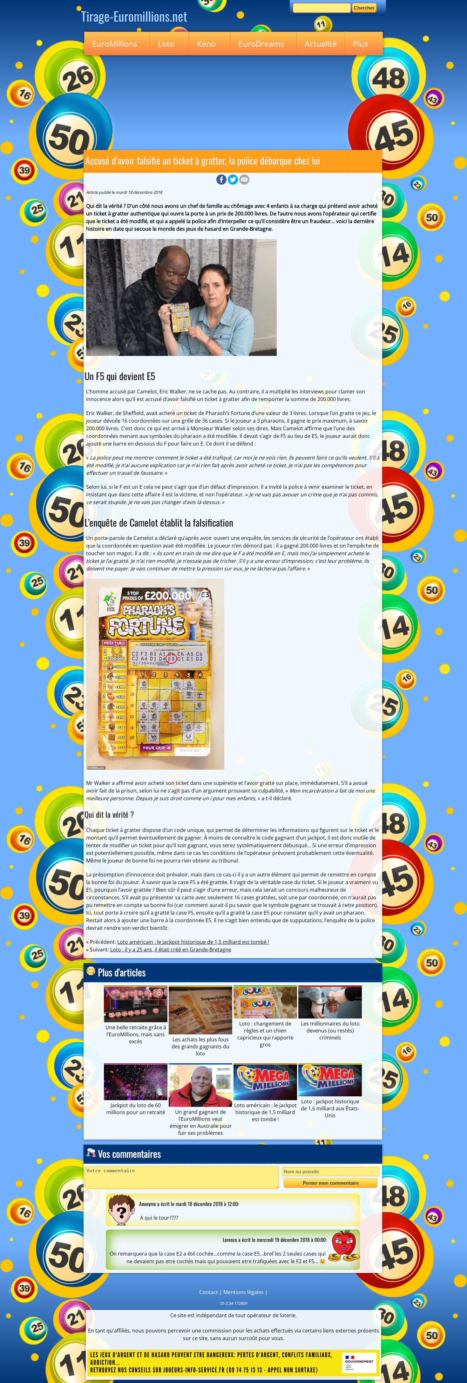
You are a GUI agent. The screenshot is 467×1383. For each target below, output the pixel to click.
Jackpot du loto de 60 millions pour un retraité (135, 1109)
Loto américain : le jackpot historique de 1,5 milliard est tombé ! (193, 941)
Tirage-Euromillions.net (134, 15)
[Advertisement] (233, 101)
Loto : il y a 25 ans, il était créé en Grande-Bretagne (170, 949)
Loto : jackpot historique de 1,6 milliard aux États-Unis (330, 1108)
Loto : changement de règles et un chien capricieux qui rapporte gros (265, 1034)
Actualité (321, 43)
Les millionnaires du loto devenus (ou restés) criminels (330, 1030)
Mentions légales (243, 1292)
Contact (208, 1292)
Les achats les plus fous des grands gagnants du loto (200, 1046)
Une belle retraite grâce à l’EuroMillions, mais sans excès (135, 1034)
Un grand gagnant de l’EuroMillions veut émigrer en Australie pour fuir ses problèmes (201, 1122)
